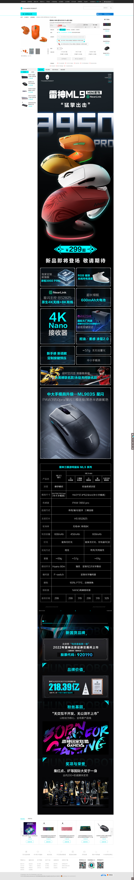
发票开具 (22, 869)
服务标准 (30, 863)
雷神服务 (47, 863)
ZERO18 (105, 7)
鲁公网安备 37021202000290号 (69, 876)
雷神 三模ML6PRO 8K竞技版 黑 (48, 836)
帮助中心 (42, 1)
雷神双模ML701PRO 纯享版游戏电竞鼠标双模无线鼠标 (104, 836)
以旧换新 (61, 1)
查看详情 (30, 842)
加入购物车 (80, 59)
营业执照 (55, 867)
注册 (100, 1)
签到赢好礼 (93, 1)
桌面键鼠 (32, 17)
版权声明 (55, 863)
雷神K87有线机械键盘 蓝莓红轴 (32, 90)
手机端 (48, 1)
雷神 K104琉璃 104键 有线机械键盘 (32, 97)
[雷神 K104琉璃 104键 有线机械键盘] (24, 98)
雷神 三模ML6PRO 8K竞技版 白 (67, 836)
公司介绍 (39, 867)
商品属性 (48, 69)
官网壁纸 (80, 1)
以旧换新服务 (23, 874)
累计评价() (55, 69)
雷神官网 (23, 1)
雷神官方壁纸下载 (65, 865)
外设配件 (26, 17)
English (86, 1)
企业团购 (67, 1)
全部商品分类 (28, 14)
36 (95, 27)
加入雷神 (39, 863)
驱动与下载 (64, 867)
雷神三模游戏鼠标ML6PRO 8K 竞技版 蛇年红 (85, 836)
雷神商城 (30, 1)
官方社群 (73, 1)
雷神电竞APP (65, 863)
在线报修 (30, 869)
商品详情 (41, 69)
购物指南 (22, 867)
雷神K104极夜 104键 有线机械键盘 (32, 76)
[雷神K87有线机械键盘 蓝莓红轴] (24, 91)
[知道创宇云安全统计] (103, 874)
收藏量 (32, 72)
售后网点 (47, 867)
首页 (21, 17)
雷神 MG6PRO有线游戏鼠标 (30, 835)
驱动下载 (28, 874)
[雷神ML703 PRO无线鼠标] (24, 84)
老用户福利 (39, 874)
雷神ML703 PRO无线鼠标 (31, 82)
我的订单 (36, 1)
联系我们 (39, 865)
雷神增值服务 (34, 874)
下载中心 (30, 865)
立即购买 (63, 59)
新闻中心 (55, 865)
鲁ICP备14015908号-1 (56, 876)
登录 (97, 1)
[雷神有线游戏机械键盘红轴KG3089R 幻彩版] (24, 105)
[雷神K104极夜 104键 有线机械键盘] (24, 77)
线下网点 (47, 865)
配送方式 (22, 863)
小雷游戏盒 (54, 1)
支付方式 (22, 865)
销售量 (24, 72)
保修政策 (30, 867)
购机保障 (63, 69)
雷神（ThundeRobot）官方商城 (64, 32)
